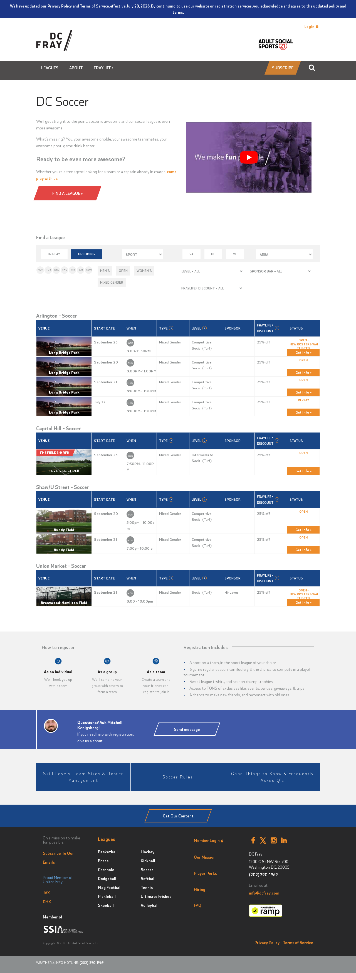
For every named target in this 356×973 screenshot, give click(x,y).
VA (191, 254)
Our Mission (205, 857)
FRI (73, 269)
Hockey (147, 851)
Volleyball (150, 905)
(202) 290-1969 (263, 874)
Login (310, 26)
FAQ (197, 905)
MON (40, 269)
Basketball (108, 851)
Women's (144, 270)
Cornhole (106, 869)
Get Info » (303, 352)
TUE (48, 269)
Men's (105, 270)
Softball (148, 878)
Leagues (49, 67)
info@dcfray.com (264, 893)
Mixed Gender (111, 282)
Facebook (253, 840)
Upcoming (86, 254)
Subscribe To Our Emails (58, 857)
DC (213, 254)
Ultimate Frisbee (156, 896)
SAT (81, 269)
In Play (54, 254)
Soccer (147, 869)
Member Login (207, 840)
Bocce (103, 860)
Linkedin (284, 840)
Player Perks (205, 873)
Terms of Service (94, 5)
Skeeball (106, 905)
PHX (47, 901)
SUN (89, 269)
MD (235, 254)
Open (123, 270)
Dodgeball (107, 878)
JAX (46, 892)
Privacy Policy (60, 5)
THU (64, 269)
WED (56, 269)
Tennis (147, 887)
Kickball (148, 860)
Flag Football (110, 887)
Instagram (274, 840)
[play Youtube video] (249, 157)
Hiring (199, 889)
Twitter (263, 840)
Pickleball (107, 896)
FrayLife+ (103, 67)
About (76, 67)
